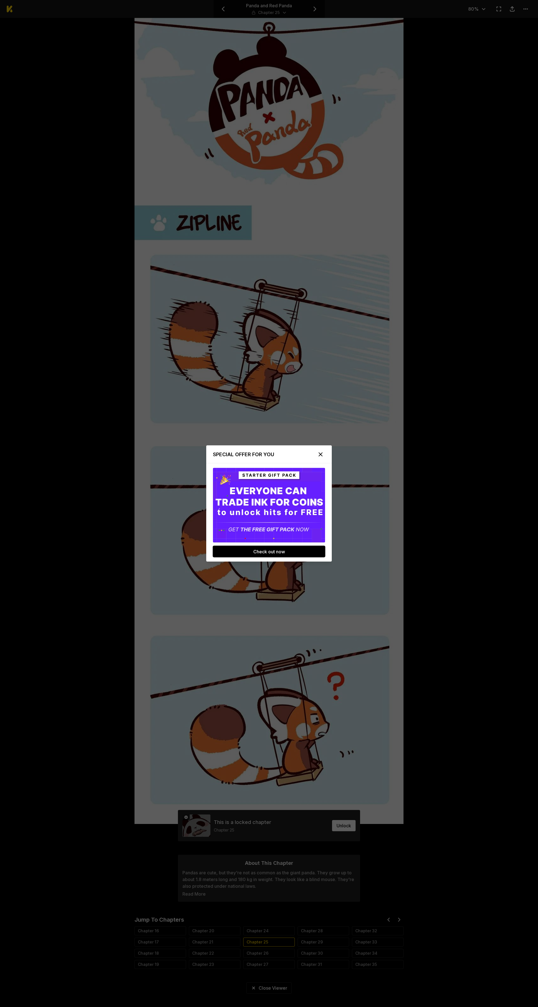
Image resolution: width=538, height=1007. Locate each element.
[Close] (320, 454)
